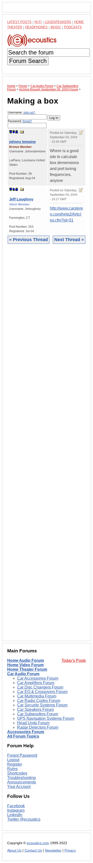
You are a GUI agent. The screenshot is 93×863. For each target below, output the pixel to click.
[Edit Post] (80, 133)
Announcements (21, 782)
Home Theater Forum (27, 669)
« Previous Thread (28, 239)
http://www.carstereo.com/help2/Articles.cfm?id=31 (66, 214)
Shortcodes (17, 773)
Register (14, 764)
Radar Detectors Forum (37, 727)
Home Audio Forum (25, 660)
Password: (20, 121)
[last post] (16, 131)
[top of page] (10, 131)
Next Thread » (69, 239)
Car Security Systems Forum (42, 705)
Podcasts (73, 27)
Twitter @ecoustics (23, 819)
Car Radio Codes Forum (38, 700)
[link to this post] (22, 131)
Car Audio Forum (23, 674)
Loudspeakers (58, 22)
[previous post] (13, 189)
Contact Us (33, 850)
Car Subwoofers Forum (37, 714)
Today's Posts (74, 660)
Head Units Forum (33, 723)
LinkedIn (14, 815)
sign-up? (29, 112)
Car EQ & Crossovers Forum (42, 692)
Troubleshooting (21, 778)
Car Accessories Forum (37, 678)
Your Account (19, 786)
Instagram (16, 810)
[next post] (13, 131)
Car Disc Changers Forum (40, 687)
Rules (12, 769)
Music (56, 27)
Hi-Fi (38, 22)
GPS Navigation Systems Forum (45, 718)
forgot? (27, 121)
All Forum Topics (23, 736)
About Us (14, 850)
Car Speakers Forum (35, 709)
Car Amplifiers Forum (35, 683)
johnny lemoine (22, 141)
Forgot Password (22, 755)
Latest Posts (19, 22)
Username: (21, 112)
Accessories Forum (25, 732)
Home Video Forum (25, 665)
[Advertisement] (46, 446)
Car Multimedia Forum (36, 696)
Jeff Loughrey (21, 199)
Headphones (36, 27)
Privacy (70, 850)
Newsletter (53, 850)
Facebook (16, 806)
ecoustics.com (38, 843)
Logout (13, 760)
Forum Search (28, 60)
